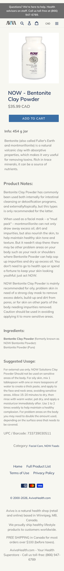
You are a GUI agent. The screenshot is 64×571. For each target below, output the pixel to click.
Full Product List (38, 466)
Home (17, 466)
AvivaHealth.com (40, 498)
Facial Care (36, 446)
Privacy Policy (43, 473)
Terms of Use (19, 473)
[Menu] (56, 23)
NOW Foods (51, 446)
